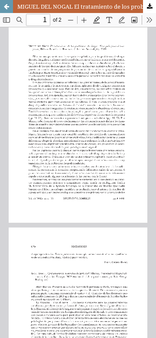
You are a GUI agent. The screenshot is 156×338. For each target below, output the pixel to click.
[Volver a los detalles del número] (6, 6)
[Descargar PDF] (149, 6)
